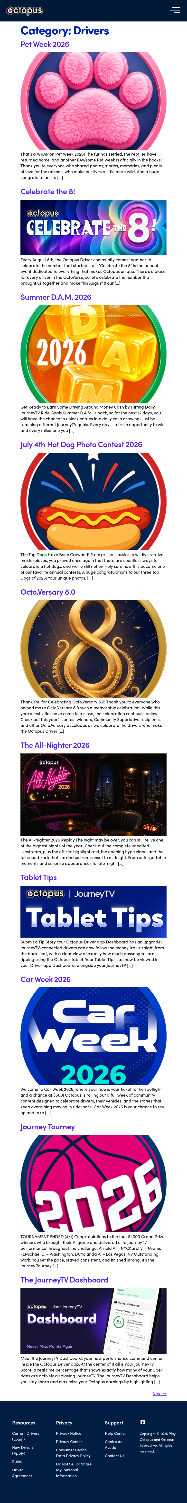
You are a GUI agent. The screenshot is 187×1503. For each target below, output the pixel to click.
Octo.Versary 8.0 (47, 591)
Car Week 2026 (45, 978)
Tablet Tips (38, 877)
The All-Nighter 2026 (55, 744)
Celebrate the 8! (47, 191)
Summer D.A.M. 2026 (55, 296)
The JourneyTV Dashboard (64, 1279)
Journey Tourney (47, 1126)
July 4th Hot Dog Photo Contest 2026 (81, 444)
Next (160, 1393)
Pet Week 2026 (44, 43)
